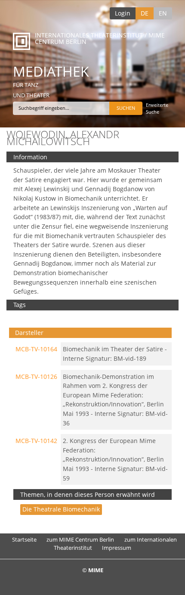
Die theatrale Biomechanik (61, 509)
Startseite (24, 539)
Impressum (116, 548)
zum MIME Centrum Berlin (80, 539)
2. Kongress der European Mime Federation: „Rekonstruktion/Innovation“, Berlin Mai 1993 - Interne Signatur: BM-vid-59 (115, 459)
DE (144, 13)
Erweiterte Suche (157, 108)
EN (163, 13)
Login (122, 13)
